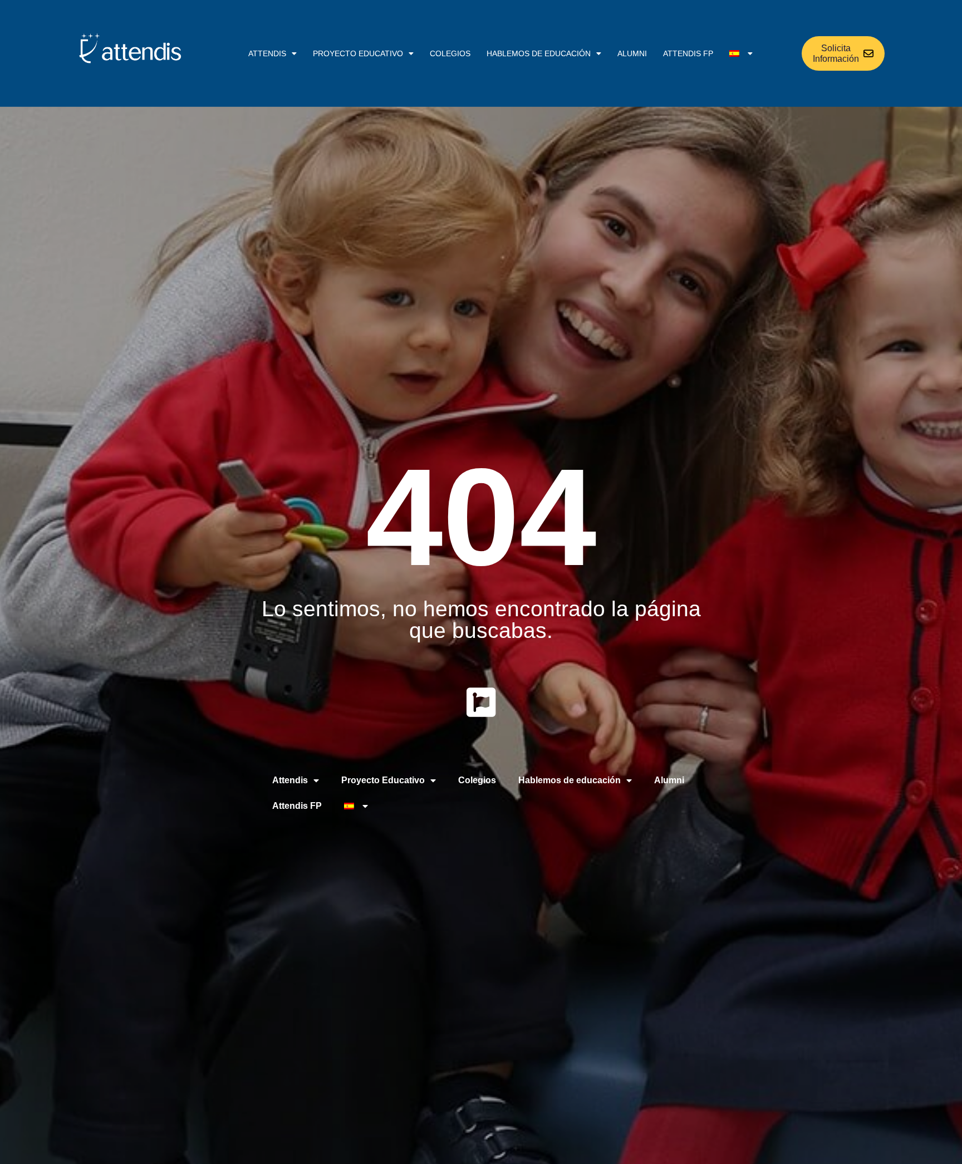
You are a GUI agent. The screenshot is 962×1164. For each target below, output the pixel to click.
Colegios (450, 53)
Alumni (632, 53)
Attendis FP (688, 53)
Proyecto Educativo (358, 53)
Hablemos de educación (539, 53)
